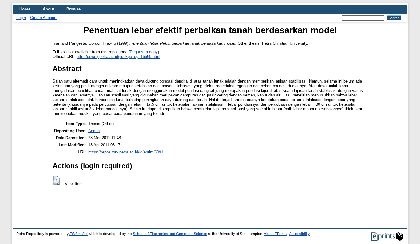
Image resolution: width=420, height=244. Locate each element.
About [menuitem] (48, 9)
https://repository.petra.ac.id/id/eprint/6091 (125, 152)
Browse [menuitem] (73, 9)
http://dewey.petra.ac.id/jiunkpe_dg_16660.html (118, 56)
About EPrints (275, 234)
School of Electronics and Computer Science (170, 234)
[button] (56, 180)
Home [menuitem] (24, 9)
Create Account (43, 17)
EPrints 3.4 (78, 234)
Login (21, 17)
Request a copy (144, 52)
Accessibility (299, 234)
